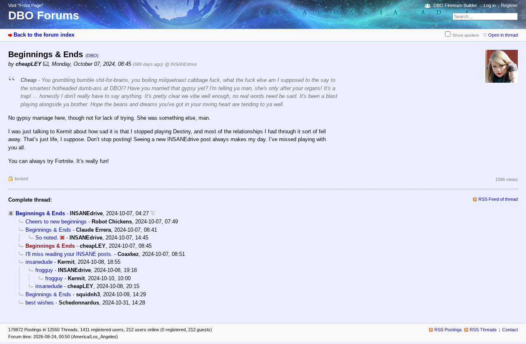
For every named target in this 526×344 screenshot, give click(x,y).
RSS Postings (448, 329)
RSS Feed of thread (498, 199)
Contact (510, 329)
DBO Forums (43, 15)
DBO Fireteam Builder (455, 5)
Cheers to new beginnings (56, 221)
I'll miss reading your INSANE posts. (69, 254)
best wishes (39, 303)
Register (509, 5)
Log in (490, 5)
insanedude (39, 262)
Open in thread (503, 35)
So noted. (46, 238)
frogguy (44, 270)
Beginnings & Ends (40, 213)
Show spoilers (465, 35)
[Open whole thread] (152, 213)
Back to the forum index (44, 35)
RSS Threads (483, 329)
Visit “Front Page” (25, 5)
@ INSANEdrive (181, 64)
